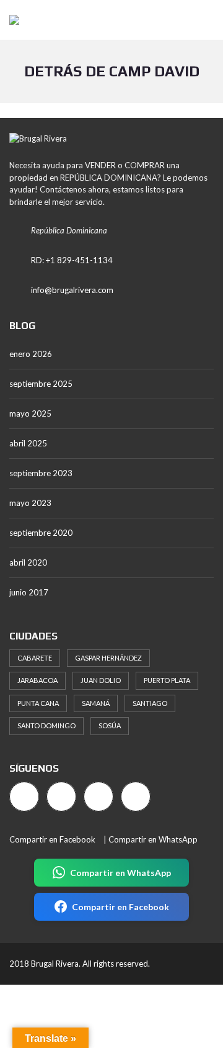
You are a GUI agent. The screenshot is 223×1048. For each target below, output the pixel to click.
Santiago (150, 703)
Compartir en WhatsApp (153, 839)
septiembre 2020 (40, 533)
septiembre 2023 (40, 473)
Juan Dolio (101, 680)
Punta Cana (38, 703)
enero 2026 (30, 354)
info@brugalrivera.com (72, 290)
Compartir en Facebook (52, 839)
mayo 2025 (30, 413)
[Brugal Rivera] (9, 20)
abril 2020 (28, 562)
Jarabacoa (37, 680)
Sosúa (109, 725)
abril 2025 (28, 443)
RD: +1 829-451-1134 (72, 260)
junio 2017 (28, 592)
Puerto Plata (167, 680)
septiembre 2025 (40, 384)
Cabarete (34, 658)
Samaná (96, 703)
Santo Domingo (46, 725)
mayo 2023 (30, 503)
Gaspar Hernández (108, 658)
